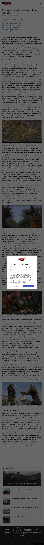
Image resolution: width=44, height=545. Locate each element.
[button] (22, 272)
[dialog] (22, 272)
